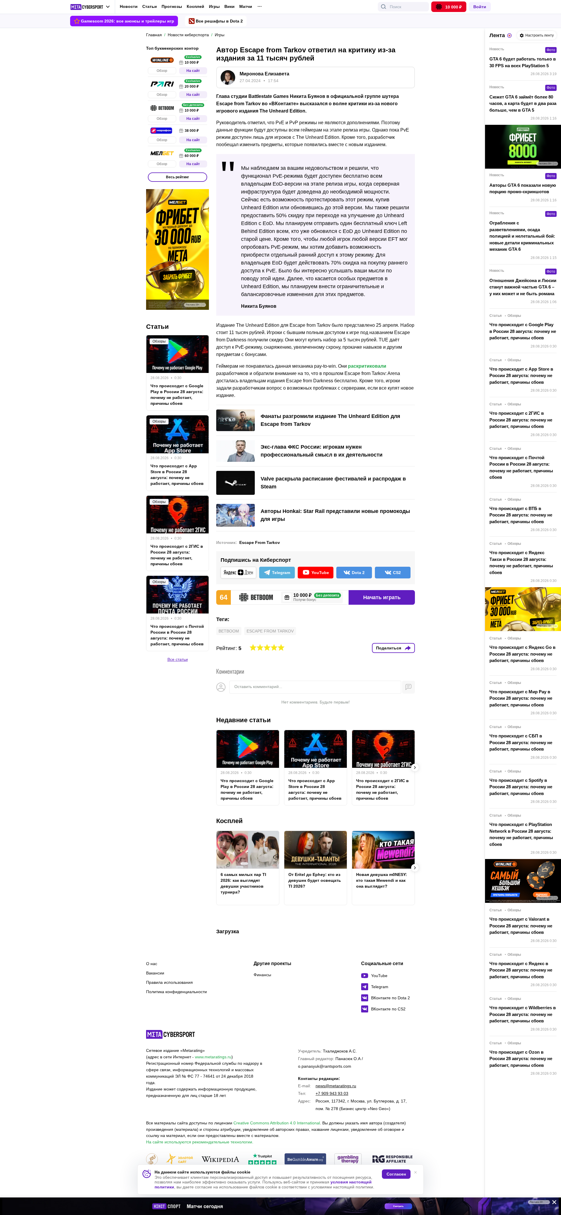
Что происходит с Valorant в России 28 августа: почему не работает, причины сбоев (520, 926)
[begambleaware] (305, 1159)
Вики (229, 6)
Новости (129, 6)
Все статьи (177, 659)
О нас (151, 963)
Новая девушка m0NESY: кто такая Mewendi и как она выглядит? (381, 880)
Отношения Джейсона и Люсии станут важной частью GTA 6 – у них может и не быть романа (522, 287)
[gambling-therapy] (348, 1159)
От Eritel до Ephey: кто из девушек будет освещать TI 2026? (314, 880)
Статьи (149, 6)
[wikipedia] (220, 1159)
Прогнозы (172, 6)
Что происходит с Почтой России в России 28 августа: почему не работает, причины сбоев (177, 635)
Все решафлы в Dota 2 (219, 21)
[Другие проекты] (90, 7)
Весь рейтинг (177, 177)
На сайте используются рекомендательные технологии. (199, 1142)
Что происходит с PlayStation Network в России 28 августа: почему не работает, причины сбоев (521, 834)
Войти (479, 6)
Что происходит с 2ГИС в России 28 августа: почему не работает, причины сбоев (382, 789)
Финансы (262, 974)
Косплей (195, 6)
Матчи (245, 6)
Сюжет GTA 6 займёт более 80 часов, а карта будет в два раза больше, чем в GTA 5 (522, 103)
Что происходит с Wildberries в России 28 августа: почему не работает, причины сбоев (522, 1014)
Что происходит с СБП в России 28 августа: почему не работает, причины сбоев (520, 742)
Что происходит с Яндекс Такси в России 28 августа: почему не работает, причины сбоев (521, 562)
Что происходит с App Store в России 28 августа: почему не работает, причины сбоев (315, 789)
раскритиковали (367, 366)
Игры (214, 6)
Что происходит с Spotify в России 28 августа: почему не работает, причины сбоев (520, 787)
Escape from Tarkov (270, 631)
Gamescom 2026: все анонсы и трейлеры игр (127, 21)
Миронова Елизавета (264, 73)
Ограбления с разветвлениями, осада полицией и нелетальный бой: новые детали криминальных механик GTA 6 (522, 236)
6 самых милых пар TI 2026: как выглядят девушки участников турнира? (243, 883)
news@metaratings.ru (336, 1085)
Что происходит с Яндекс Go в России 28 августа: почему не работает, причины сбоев (522, 654)
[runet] (152, 1159)
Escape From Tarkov (259, 542)
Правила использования (169, 982)
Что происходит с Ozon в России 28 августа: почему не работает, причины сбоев (520, 1059)
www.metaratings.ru (213, 1057)
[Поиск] (383, 6)
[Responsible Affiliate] (392, 1159)
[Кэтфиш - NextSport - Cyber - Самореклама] (280, 1206)
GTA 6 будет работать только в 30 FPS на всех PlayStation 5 (522, 62)
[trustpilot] (262, 1159)
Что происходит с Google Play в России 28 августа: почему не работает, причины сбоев (247, 789)
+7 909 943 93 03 (332, 1093)
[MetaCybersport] (170, 1034)
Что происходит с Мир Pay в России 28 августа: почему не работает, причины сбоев (520, 698)
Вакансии (155, 973)
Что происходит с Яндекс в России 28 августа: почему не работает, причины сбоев (520, 970)
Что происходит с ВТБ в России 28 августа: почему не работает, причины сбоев (520, 515)
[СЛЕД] (415, 767)
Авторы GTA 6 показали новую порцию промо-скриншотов (522, 188)
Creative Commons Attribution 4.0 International (276, 1123)
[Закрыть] (552, 1203)
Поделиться (388, 648)
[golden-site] (179, 1159)
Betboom (229, 631)
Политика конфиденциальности (176, 991)
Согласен (396, 1174)
